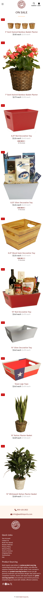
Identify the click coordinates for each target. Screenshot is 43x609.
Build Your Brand (7, 543)
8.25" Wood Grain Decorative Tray (21, 253)
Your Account (6, 538)
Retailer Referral (7, 545)
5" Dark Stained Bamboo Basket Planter (21, 32)
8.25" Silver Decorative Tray (21, 203)
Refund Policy (6, 549)
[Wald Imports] (22, 4)
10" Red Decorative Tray (21, 312)
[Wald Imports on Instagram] (6, 584)
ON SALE (22, 12)
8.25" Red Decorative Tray (21, 136)
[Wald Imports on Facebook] (3, 584)
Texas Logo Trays (21, 384)
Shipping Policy (7, 553)
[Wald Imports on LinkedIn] (8, 584)
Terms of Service (7, 551)
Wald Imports (23, 597)
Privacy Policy (6, 547)
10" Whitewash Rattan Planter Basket (21, 494)
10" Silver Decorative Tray (21, 348)
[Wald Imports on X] (11, 584)
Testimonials (6, 555)
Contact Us (5, 540)
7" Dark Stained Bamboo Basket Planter (21, 95)
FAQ (3, 557)
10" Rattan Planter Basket (21, 435)
